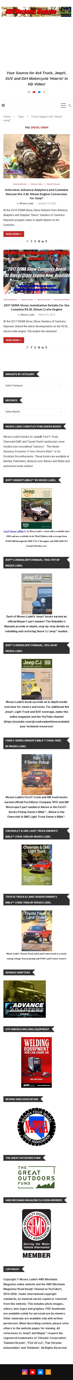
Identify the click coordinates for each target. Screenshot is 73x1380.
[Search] (69, 105)
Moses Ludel (26, 203)
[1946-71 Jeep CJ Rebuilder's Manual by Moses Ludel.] (37, 576)
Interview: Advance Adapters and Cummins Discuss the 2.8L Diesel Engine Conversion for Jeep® (36, 194)
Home (7, 116)
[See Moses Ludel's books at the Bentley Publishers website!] (37, 757)
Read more (12, 233)
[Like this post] (27, 241)
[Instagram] (29, 92)
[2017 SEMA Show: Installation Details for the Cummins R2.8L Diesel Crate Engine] (36, 272)
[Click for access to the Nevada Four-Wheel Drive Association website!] (36, 1109)
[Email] (39, 92)
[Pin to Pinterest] (39, 241)
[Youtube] (34, 92)
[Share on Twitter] (35, 241)
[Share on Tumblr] (46, 241)
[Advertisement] (36, 43)
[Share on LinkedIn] (43, 241)
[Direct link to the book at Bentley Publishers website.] (36, 491)
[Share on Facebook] (31, 241)
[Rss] (44, 92)
